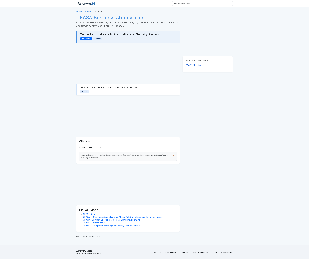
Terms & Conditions (200, 252)
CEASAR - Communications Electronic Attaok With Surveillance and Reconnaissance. (122, 217)
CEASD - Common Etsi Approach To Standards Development (111, 220)
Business (88, 11)
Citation (82, 147)
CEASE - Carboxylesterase (95, 223)
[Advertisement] (128, 63)
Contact (215, 252)
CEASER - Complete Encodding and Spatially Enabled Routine (111, 225)
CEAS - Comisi (89, 214)
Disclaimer (184, 252)
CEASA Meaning (193, 65)
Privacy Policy (170, 252)
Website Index (227, 252)
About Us (157, 252)
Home (79, 11)
